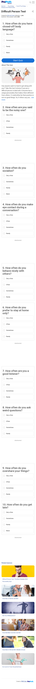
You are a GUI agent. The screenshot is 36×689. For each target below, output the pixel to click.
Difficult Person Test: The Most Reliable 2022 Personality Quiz (15, 580)
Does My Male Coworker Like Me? (11, 632)
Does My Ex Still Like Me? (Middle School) (13, 649)
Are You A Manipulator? (8, 615)
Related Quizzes (7, 563)
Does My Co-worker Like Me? (10, 598)
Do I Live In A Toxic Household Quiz (11, 667)
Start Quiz (18, 60)
